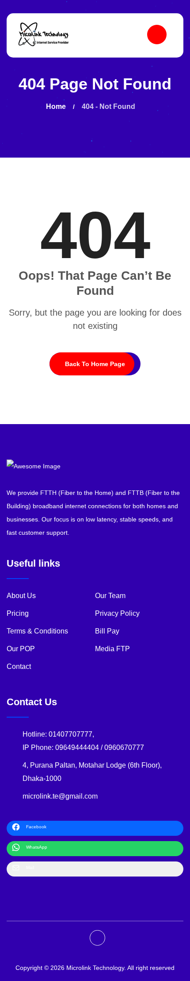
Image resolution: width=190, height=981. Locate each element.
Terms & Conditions (37, 631)
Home (57, 106)
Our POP (21, 649)
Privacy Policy (117, 613)
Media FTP (112, 649)
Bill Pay (107, 631)
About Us (21, 595)
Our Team (110, 595)
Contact (19, 666)
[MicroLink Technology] (43, 34)
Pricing (18, 613)
